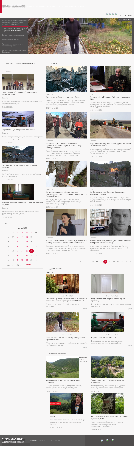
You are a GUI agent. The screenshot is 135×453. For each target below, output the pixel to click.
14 (22, 251)
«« (8, 228)
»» (37, 228)
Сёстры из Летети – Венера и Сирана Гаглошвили (14, 51)
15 (22, 255)
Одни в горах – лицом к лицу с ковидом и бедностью (12, 45)
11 (22, 237)
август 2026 (22, 228)
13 (22, 246)
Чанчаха (53, 416)
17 (27, 233)
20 (27, 246)
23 (27, 260)
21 (27, 251)
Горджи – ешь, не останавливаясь (13, 35)
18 (27, 237)
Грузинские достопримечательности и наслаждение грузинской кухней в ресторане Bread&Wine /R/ (14, 22)
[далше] (42, 106)
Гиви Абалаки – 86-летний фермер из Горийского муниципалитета (15, 30)
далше (85, 309)
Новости (5, 98)
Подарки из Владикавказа (10, 39)
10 (22, 233)
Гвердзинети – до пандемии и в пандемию (18, 130)
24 (31, 233)
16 (22, 260)
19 (27, 242)
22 (27, 255)
